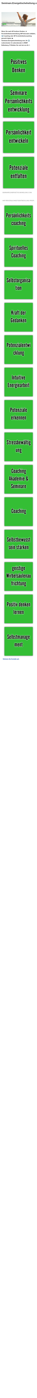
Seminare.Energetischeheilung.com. (17, 192)
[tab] (17, 192)
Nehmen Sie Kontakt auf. (11, 659)
